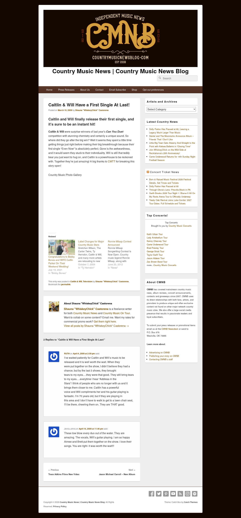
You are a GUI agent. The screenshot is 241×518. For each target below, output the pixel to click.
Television (87, 281)
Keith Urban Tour (155, 234)
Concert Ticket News (164, 172)
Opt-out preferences (153, 89)
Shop (134, 89)
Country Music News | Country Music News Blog (120, 71)
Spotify (195, 494)
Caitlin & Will (76, 281)
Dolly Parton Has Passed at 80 (164, 186)
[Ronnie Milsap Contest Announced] (123, 254)
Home (49, 89)
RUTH (67, 353)
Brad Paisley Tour (155, 247)
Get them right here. (105, 321)
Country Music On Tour (116, 313)
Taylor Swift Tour (155, 254)
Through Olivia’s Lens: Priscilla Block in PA (170, 189)
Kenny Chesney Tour (157, 241)
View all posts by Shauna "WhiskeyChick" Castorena (96, 326)
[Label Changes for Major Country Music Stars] (93, 254)
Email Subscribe (117, 89)
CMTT (111, 161)
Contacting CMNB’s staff (161, 359)
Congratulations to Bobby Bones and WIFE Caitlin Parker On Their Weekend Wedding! (61, 261)
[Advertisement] (92, 205)
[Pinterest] (166, 494)
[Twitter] (158, 494)
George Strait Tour (155, 251)
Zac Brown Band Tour (157, 261)
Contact (99, 89)
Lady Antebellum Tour (157, 237)
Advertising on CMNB (159, 352)
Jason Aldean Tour (155, 258)
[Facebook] (151, 494)
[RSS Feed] (180, 494)
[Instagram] (187, 494)
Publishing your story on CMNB (164, 355)
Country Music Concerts (180, 225)
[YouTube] (173, 494)
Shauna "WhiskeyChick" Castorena (92, 110)
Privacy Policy (60, 506)
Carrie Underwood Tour (157, 244)
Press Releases (66, 89)
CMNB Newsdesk (169, 328)
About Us (85, 89)
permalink (65, 284)
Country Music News (85, 313)
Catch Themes (191, 502)
